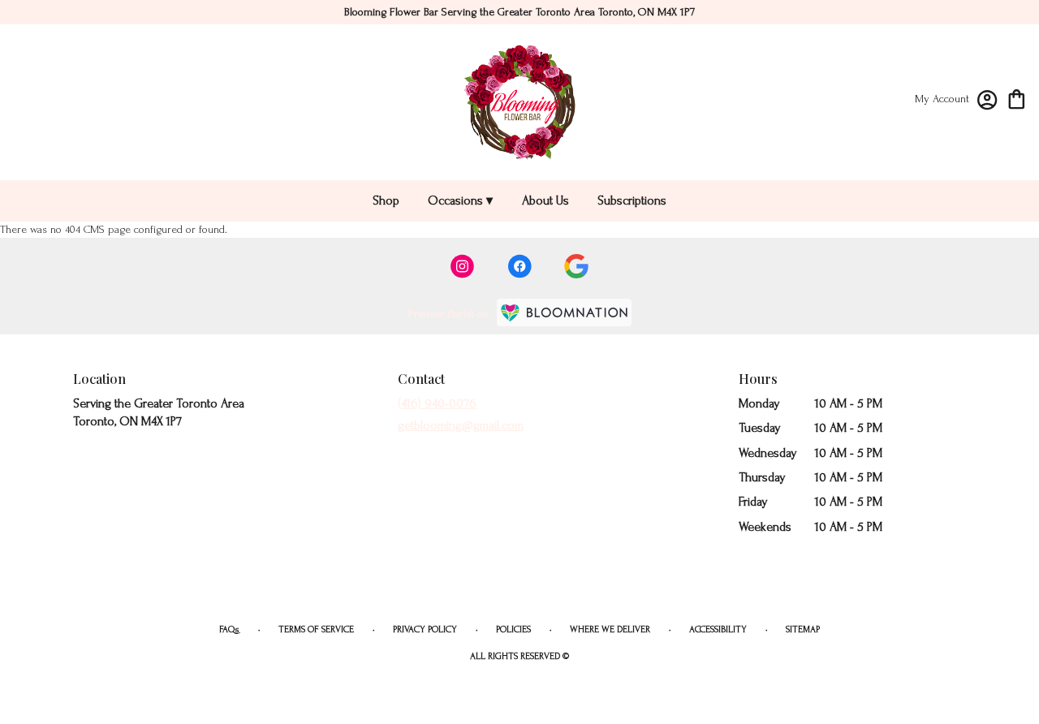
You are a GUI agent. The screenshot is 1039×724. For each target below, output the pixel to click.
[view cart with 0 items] (1017, 98)
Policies (513, 629)
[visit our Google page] (576, 266)
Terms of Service (316, 629)
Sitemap (803, 629)
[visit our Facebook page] (519, 266)
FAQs (229, 629)
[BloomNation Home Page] (564, 312)
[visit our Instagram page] (462, 266)
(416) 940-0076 (437, 403)
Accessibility (718, 629)
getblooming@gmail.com (461, 425)
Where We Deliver (610, 629)
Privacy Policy (425, 629)
